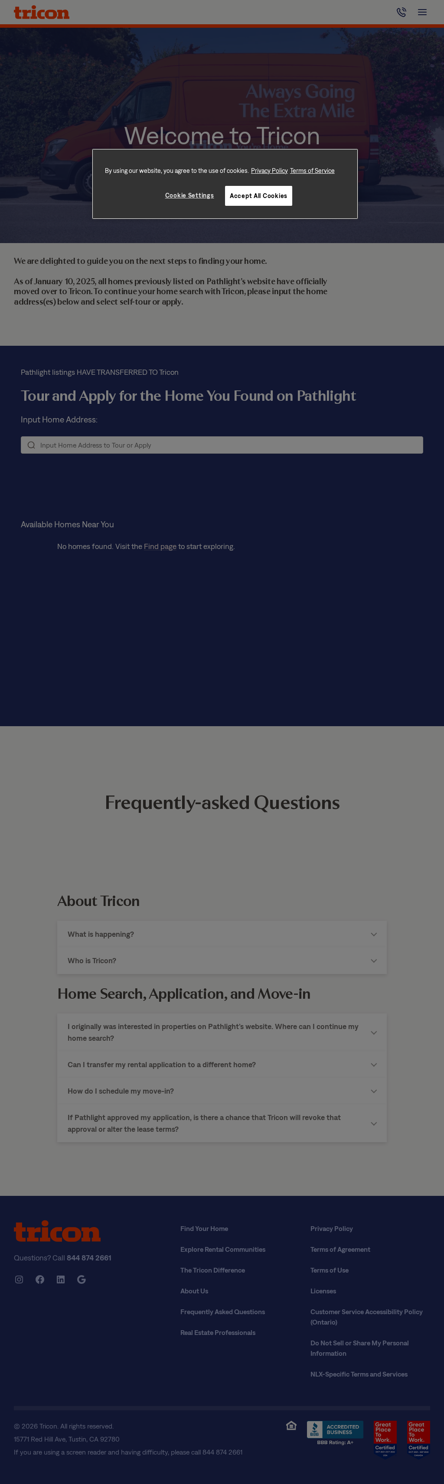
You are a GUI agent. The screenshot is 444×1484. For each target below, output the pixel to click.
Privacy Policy (269, 170)
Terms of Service (312, 170)
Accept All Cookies (258, 195)
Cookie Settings (189, 195)
